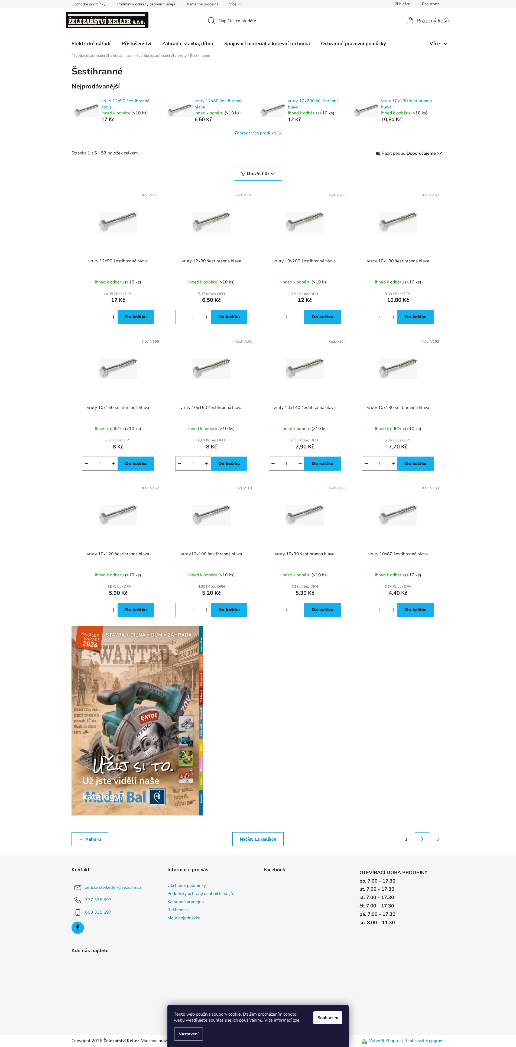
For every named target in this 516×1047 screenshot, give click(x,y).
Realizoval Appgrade (424, 1041)
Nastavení (189, 1034)
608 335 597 (98, 912)
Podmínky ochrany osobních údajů (146, 4)
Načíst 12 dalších (258, 839)
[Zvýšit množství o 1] (113, 317)
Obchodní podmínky (88, 4)
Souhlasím (327, 1018)
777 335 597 (98, 900)
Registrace (430, 3)
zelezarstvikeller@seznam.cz (113, 887)
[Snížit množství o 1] (86, 317)
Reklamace (178, 910)
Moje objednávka (183, 918)
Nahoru (93, 839)
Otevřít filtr (258, 174)
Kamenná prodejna (202, 4)
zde (296, 1020)
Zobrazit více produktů (256, 133)
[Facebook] (78, 928)
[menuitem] (91, 43)
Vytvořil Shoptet (385, 1041)
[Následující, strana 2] (422, 839)
